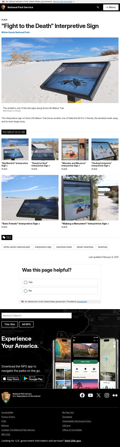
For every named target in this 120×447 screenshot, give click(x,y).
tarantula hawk (64, 246)
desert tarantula (85, 246)
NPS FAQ (5, 434)
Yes (30, 282)
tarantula (102, 246)
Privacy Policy (8, 417)
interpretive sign (43, 246)
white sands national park (16, 246)
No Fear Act (68, 412)
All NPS (26, 324)
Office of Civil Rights (72, 430)
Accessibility (7, 412)
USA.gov (66, 425)
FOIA (3, 421)
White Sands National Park (15, 32)
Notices (5, 425)
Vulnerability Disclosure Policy (76, 421)
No (30, 290)
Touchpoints (82, 301)
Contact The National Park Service (18, 430)
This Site (9, 324)
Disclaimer (67, 417)
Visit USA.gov (73, 440)
